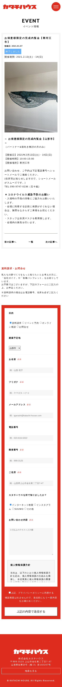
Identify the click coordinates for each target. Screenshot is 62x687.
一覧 (31, 242)
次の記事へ (51, 242)
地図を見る (31, 671)
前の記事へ (10, 242)
